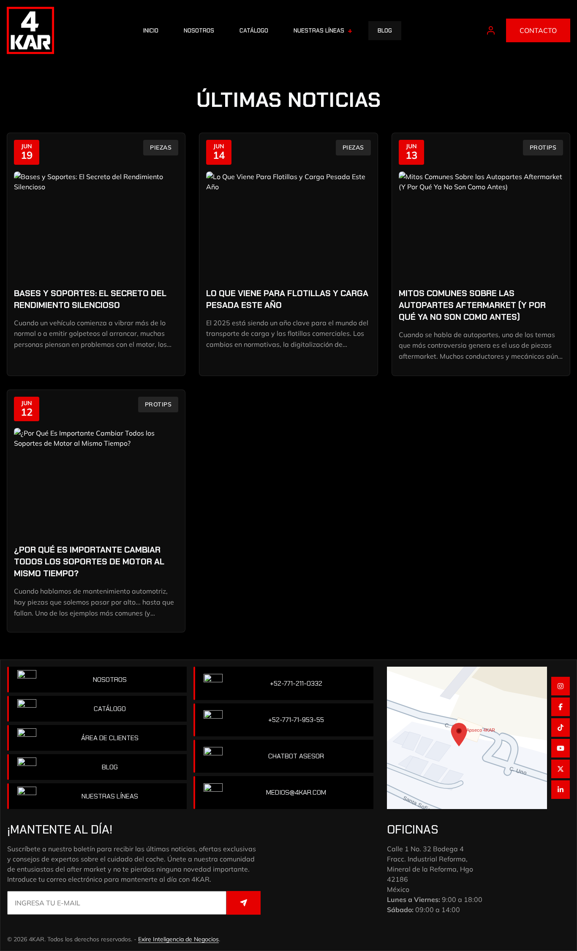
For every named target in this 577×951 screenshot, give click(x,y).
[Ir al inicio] (30, 30)
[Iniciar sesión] (491, 30)
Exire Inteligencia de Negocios (178, 939)
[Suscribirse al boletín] (243, 903)
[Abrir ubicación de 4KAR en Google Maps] (467, 738)
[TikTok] (560, 727)
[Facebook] (560, 707)
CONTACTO (538, 30)
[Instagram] (560, 686)
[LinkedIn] (560, 789)
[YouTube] (560, 748)
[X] (560, 769)
